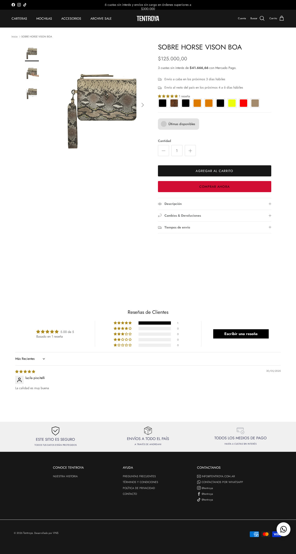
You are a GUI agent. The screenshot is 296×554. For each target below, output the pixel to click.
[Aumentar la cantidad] (190, 150)
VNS (56, 533)
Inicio (15, 36)
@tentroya (207, 488)
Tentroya (28, 533)
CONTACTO (130, 494)
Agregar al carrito (214, 171)
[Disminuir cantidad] (163, 150)
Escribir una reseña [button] (241, 333)
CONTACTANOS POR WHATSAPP (222, 482)
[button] (123, 323)
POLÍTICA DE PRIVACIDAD (139, 488)
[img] (25, 371)
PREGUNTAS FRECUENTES (139, 476)
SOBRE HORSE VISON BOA (36, 36)
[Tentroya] (148, 18)
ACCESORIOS (71, 18)
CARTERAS (19, 18)
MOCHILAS (44, 18)
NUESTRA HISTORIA (65, 476)
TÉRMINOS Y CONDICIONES (140, 482)
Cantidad (164, 141)
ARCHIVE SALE (101, 18)
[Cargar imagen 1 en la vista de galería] (102, 102)
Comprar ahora (214, 186)
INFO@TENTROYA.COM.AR (218, 476)
